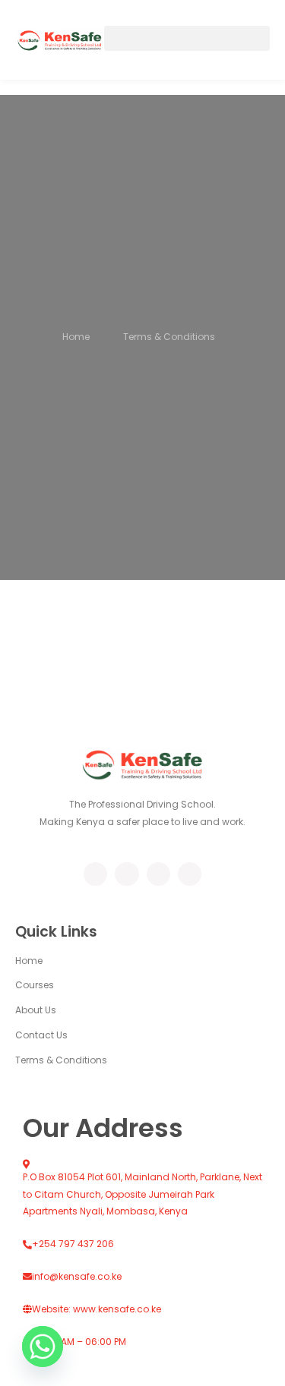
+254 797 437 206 (73, 1243)
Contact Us (41, 1034)
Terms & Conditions (61, 1060)
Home (29, 960)
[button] (187, 38)
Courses (34, 984)
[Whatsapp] (42, 1346)
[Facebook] (95, 874)
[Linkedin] (189, 874)
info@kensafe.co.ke (77, 1276)
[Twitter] (126, 874)
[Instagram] (158, 874)
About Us (35, 1009)
